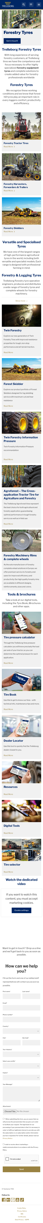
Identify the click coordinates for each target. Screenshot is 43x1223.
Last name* (26, 991)
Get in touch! (12, 41)
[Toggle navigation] (39, 4)
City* (4, 1038)
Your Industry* (7, 1049)
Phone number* (8, 1015)
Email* (5, 1003)
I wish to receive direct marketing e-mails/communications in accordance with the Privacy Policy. (20, 1147)
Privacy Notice (7, 1138)
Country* (6, 1026)
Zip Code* (25, 1038)
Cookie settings (21, 910)
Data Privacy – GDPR (22, 1219)
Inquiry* (5, 1073)
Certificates (22, 1217)
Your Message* (7, 1084)
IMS (22, 1214)
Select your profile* (9, 1061)
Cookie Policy (21, 1208)
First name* (6, 991)
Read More (8, 147)
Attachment (7, 1106)
